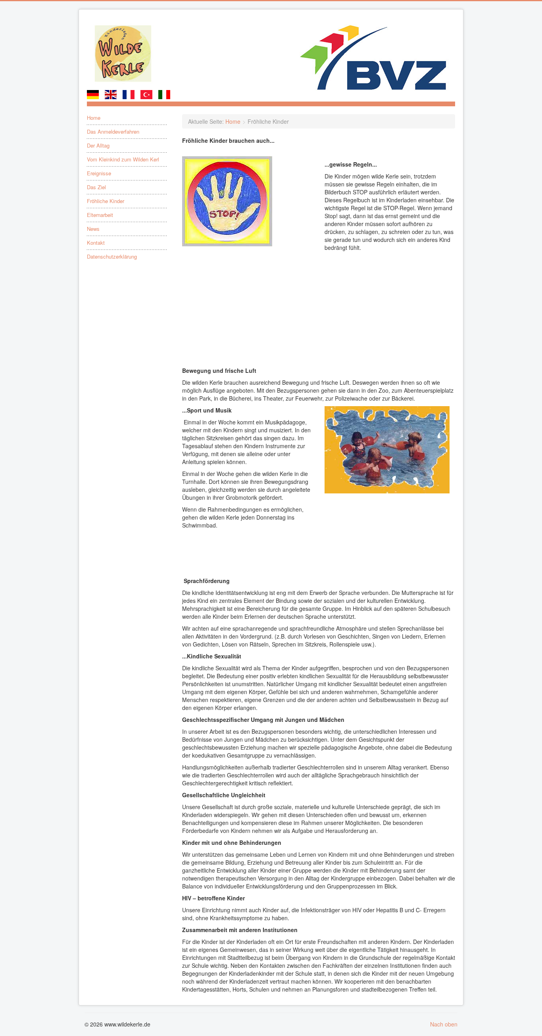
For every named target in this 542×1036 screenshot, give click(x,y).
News (93, 228)
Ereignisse (99, 173)
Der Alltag (98, 145)
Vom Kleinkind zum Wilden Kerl (123, 159)
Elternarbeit (100, 215)
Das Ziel (96, 187)
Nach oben (443, 1024)
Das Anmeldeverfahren (113, 131)
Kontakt (96, 242)
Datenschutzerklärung (112, 256)
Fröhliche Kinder (105, 201)
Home (93, 117)
